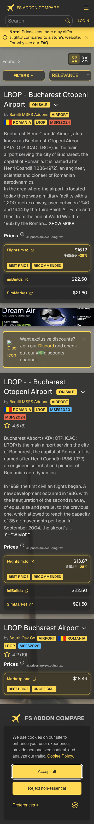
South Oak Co (22, 638)
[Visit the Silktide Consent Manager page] (75, 805)
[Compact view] (85, 59)
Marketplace (19, 678)
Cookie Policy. (60, 756)
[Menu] (86, 8)
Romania (22, 122)
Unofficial (44, 689)
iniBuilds (15, 279)
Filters (21, 75)
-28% (82, 255)
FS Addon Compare (38, 7)
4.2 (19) (19, 655)
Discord (46, 346)
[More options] (56, 105)
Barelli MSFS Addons (28, 114)
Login (83, 20)
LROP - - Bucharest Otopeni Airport (35, 386)
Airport (60, 114)
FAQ (44, 43)
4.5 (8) (18, 426)
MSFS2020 (60, 409)
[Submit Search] (67, 20)
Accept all (47, 771)
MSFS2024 (60, 122)
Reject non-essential (47, 788)
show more (61, 223)
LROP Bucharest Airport (42, 627)
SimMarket (17, 292)
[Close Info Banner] (86, 37)
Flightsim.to (18, 249)
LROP (40, 122)
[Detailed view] (74, 59)
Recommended (47, 265)
